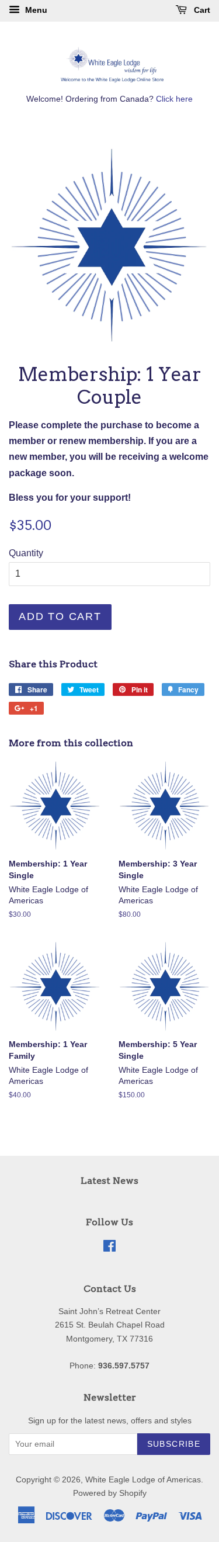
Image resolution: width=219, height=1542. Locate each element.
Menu (35, 10)
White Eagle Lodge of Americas (143, 1479)
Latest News (109, 1180)
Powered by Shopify (110, 1493)
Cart (201, 10)
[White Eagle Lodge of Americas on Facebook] (109, 1248)
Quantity (26, 553)
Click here (174, 98)
